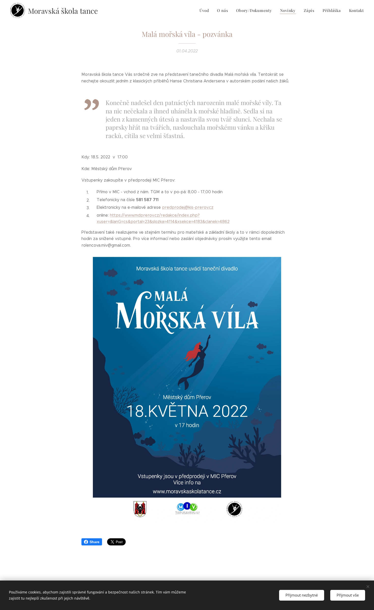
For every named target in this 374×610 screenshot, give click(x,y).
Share (94, 542)
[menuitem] (205, 10)
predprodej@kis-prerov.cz (187, 207)
